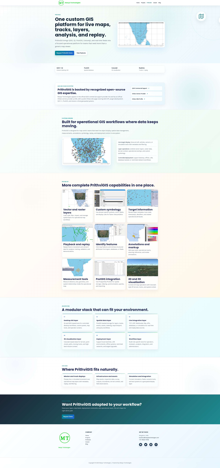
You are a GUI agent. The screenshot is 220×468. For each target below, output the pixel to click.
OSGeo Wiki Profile (137, 99)
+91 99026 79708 (144, 440)
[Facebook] (140, 444)
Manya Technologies (72, 3)
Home (138, 2)
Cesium (155, 2)
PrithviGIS (149, 2)
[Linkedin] (150, 444)
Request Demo (68, 416)
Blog (160, 2)
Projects (143, 2)
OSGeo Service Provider (139, 93)
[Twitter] (145, 444)
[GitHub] (156, 444)
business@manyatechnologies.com (149, 437)
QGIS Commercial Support (139, 88)
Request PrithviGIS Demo (64, 53)
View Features (81, 53)
